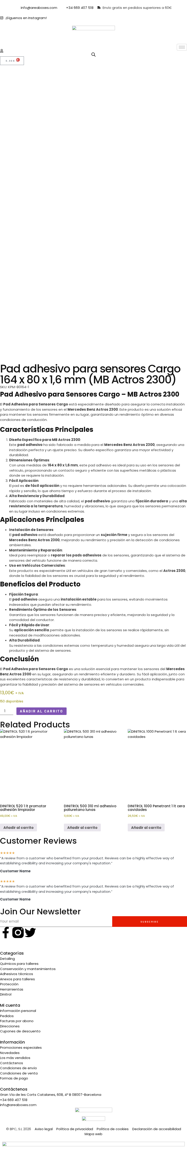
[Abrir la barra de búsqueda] (93, 54)
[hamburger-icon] (182, 47)
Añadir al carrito (41, 711)
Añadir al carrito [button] (18, 827)
